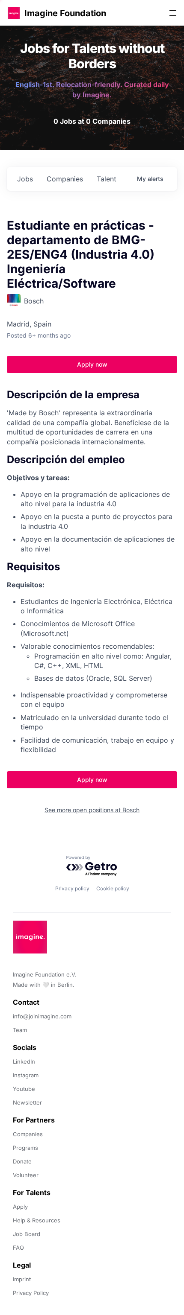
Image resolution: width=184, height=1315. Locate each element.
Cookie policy (112, 888)
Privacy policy (72, 888)
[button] (13, 13)
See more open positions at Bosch (92, 809)
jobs (25, 179)
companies (65, 179)
